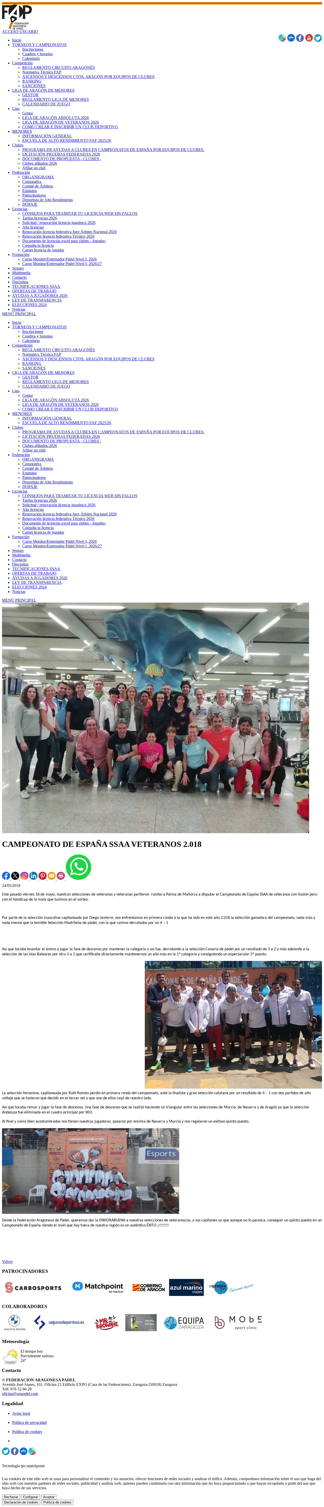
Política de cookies (27, 1431)
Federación (21, 455)
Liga (15, 391)
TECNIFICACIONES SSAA (36, 569)
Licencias (19, 491)
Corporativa (31, 464)
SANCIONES (34, 368)
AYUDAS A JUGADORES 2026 (39, 578)
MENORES (22, 414)
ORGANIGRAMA (38, 459)
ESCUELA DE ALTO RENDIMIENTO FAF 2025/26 (66, 423)
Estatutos (29, 473)
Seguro (18, 550)
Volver (7, 1261)
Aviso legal (21, 1413)
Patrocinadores (34, 477)
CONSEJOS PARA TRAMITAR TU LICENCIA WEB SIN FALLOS (79, 496)
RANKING (32, 363)
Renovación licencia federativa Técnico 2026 (58, 518)
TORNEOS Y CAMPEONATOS (39, 327)
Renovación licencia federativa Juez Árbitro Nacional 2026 (69, 514)
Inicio (16, 322)
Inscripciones (32, 331)
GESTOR (30, 377)
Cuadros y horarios (37, 336)
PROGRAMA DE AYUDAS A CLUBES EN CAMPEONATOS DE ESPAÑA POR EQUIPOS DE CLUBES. (113, 432)
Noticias (18, 591)
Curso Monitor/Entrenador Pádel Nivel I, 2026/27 (62, 546)
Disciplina (20, 564)
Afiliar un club (34, 450)
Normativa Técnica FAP (41, 354)
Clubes (17, 427)
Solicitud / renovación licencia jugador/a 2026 (58, 505)
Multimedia (21, 555)
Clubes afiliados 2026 (39, 445)
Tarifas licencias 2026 (39, 500)
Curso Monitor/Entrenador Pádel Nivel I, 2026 (59, 541)
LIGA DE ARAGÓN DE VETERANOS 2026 (60, 404)
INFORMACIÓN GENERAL (47, 418)
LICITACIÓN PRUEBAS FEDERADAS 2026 (61, 436)
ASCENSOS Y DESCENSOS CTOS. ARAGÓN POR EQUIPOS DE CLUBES (88, 359)
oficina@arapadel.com (20, 1393)
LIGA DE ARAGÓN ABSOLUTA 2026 (55, 400)
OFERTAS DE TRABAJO (34, 573)
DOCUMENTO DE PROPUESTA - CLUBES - (61, 441)
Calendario (31, 341)
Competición (22, 345)
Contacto (19, 559)
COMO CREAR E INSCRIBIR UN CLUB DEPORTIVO (70, 409)
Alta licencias (33, 509)
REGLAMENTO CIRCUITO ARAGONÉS (58, 350)
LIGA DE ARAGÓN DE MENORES (43, 372)
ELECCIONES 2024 (29, 587)
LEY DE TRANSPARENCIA (37, 582)
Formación (20, 537)
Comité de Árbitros (37, 468)
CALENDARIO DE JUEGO (46, 386)
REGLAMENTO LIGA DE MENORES (55, 382)
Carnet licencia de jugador (43, 532)
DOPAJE (29, 487)
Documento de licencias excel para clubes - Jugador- (64, 523)
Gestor (27, 395)
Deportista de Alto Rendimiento (47, 482)
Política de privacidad (29, 1422)
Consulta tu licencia (38, 528)
